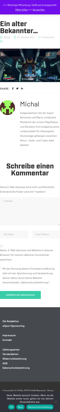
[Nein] (56, 401)
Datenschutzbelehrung (34, 282)
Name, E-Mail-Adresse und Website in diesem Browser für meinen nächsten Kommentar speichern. (26, 255)
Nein (20, 407)
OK (11, 407)
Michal (29, 103)
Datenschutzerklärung (40, 407)
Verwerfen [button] (38, 9)
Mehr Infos (21, 9)
